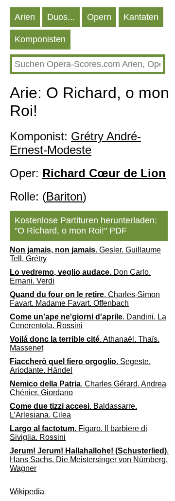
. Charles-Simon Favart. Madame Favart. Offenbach (85, 298)
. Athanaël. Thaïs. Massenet (84, 343)
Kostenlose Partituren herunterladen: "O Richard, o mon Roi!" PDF (86, 225)
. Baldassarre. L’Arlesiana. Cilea (73, 410)
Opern (99, 17)
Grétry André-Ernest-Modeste (75, 143)
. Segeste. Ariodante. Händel (80, 365)
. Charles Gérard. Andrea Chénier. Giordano (88, 388)
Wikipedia (27, 491)
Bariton (64, 196)
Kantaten (140, 17)
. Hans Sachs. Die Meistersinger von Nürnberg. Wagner (89, 459)
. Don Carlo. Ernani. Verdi (80, 276)
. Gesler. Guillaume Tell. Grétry (85, 254)
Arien (25, 17)
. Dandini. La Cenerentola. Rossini (88, 321)
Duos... (61, 17)
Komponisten (40, 39)
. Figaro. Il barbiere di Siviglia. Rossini (78, 432)
